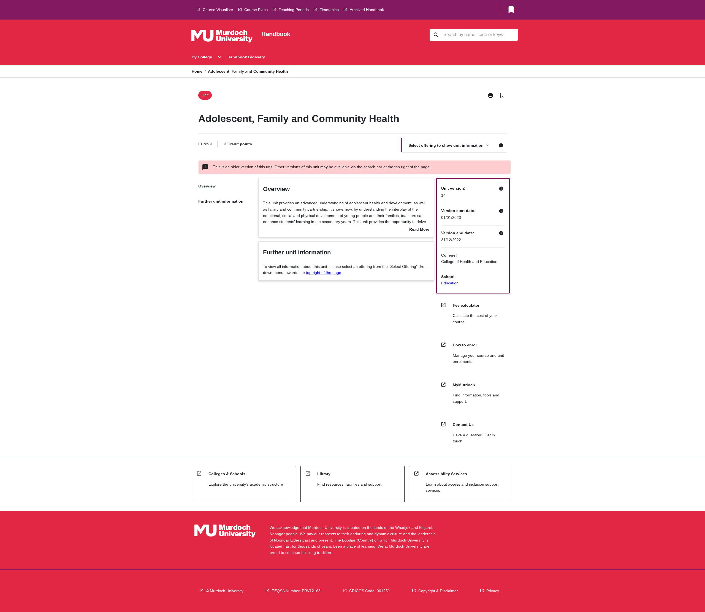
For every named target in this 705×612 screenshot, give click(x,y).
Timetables (329, 9)
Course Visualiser (218, 9)
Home (197, 71)
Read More (419, 230)
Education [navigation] (450, 283)
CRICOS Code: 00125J (369, 591)
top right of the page (323, 272)
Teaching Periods (294, 9)
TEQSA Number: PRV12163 (296, 591)
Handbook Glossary (246, 57)
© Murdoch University (224, 591)
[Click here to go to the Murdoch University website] (222, 37)
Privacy (492, 591)
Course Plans (256, 9)
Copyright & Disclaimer (438, 591)
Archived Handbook (367, 9)
